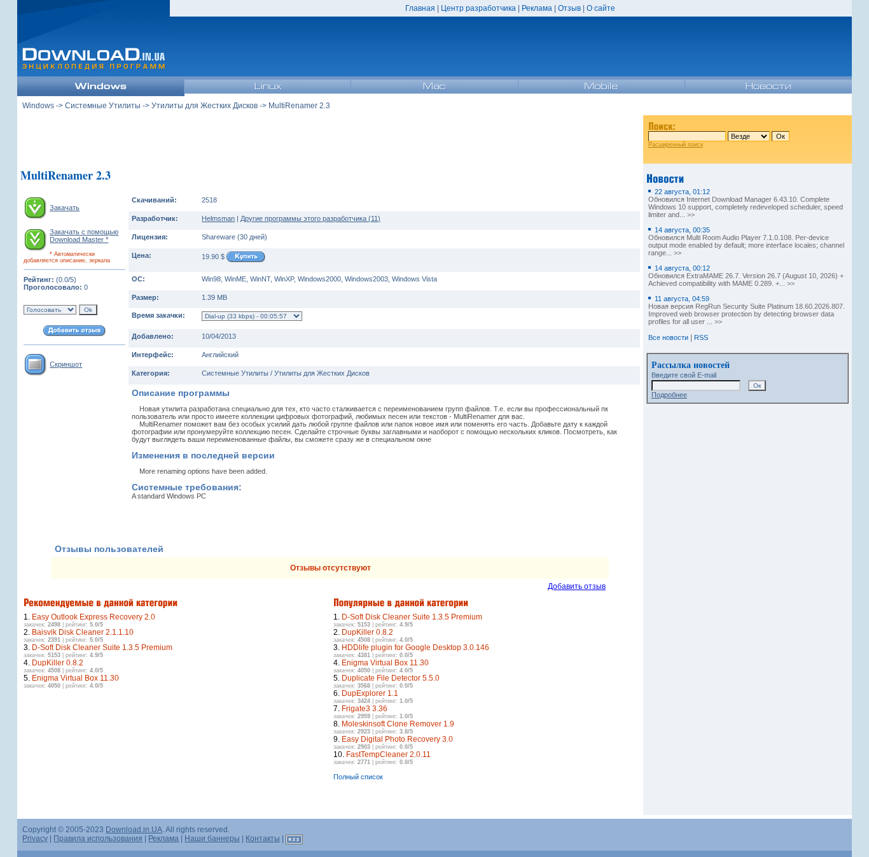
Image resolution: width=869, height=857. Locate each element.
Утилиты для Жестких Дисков (204, 105)
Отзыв (569, 8)
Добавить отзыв (577, 586)
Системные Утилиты (103, 105)
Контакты (263, 838)
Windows (38, 105)
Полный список (358, 777)
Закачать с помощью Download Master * (84, 235)
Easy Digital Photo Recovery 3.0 (397, 739)
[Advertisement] (330, 139)
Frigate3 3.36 (364, 708)
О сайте (601, 8)
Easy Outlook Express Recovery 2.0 (93, 617)
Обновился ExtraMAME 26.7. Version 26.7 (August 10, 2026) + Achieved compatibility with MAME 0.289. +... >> (746, 275)
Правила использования (98, 838)
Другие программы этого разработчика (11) (310, 218)
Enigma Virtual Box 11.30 (75, 678)
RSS (701, 337)
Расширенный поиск (675, 144)
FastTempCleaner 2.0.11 (388, 754)
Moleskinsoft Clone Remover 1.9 (398, 723)
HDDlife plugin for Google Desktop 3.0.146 (415, 647)
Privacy (35, 838)
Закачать (65, 207)
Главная (420, 8)
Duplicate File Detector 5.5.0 (391, 678)
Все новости (668, 337)
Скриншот (66, 364)
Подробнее (669, 395)
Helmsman (218, 218)
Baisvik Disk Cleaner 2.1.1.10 (83, 632)
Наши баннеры (212, 838)
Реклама (537, 8)
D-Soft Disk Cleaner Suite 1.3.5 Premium (102, 647)
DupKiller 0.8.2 (57, 662)
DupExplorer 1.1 (370, 693)
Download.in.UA (134, 829)
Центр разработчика (478, 8)
